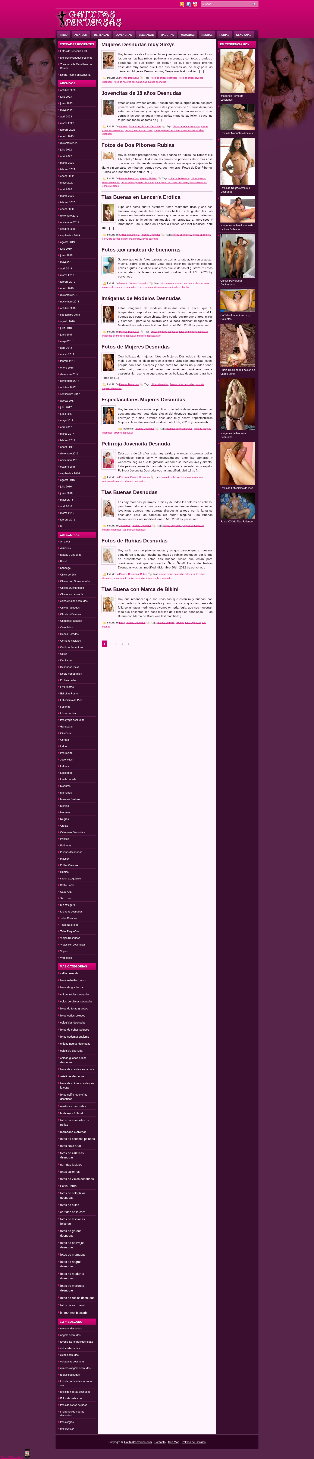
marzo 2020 (67, 195)
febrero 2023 (67, 129)
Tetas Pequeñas (69, 931)
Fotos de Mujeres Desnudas (135, 347)
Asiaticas (65, 548)
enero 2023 (67, 136)
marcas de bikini (165, 622)
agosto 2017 (67, 400)
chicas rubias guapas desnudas (137, 182)
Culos (63, 653)
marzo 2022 (67, 162)
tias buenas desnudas (154, 82)
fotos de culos (69, 1205)
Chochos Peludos (70, 614)
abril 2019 (66, 268)
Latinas (64, 766)
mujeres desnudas (71, 1328)
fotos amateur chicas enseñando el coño (181, 283)
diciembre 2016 (69, 453)
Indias (63, 746)
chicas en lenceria (181, 234)
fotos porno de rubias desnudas (171, 182)
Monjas (64, 805)
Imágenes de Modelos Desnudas (141, 298)
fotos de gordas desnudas (70, 1233)
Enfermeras (67, 686)
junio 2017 (66, 413)
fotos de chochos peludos (77, 1139)
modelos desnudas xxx (149, 335)
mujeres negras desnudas (75, 1368)
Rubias (224, 35)
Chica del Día (68, 574)
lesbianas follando (72, 1113)
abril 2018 (66, 347)
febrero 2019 (67, 281)
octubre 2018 (68, 308)
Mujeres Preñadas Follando (76, 57)
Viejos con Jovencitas (72, 944)
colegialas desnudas (72, 1022)
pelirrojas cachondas (134, 481)
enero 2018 (67, 367)
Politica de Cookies (194, 1442)
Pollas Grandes (69, 865)
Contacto (160, 1442)
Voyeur (64, 951)
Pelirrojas (65, 845)
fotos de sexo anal (72, 1305)
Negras (207, 35)
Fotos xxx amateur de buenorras (140, 250)
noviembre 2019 (69, 222)
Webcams (66, 957)
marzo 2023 (67, 123)
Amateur (80, 35)
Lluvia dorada (68, 779)
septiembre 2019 (70, 235)
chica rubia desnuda (179, 178)
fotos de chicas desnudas (164, 78)
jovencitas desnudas (193, 525)
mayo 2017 (66, 420)
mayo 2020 (66, 182)
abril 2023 (66, 116)
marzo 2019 (67, 275)
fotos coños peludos (72, 1015)
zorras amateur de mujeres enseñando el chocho (163, 287)
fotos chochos (68, 713)
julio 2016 (66, 486)
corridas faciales (71, 1164)
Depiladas (101, 35)
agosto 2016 (67, 480)
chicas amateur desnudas (186, 126)
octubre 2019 (68, 228)
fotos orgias (67, 1422)
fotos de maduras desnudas (72, 1275)
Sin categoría (68, 905)
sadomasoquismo (70, 878)
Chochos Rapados (71, 620)
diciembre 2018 (69, 294)
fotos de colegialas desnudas (72, 1195)
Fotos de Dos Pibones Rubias (137, 145)
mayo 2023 (66, 109)
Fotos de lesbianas (71, 1398)
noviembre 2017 (69, 380)
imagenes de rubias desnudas (129, 578)
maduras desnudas (73, 1106)
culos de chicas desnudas (76, 1001)
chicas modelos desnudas (164, 331)
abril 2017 (66, 427)
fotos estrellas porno (72, 980)
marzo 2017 (67, 433)
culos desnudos (69, 1354)
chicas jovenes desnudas (167, 130)
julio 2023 (66, 96)
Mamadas (188, 35)
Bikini (63, 561)
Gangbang (66, 726)
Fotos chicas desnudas (182, 384)
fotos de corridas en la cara (77, 1069)
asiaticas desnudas (72, 1076)
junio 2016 (66, 493)
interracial (66, 753)
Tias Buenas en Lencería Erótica (140, 197)
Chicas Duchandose (72, 587)
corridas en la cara (72, 1212)
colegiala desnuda (71, 1050)
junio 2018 (66, 334)
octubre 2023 (68, 90)
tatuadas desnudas (71, 911)
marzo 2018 (67, 354)
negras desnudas (70, 1335)
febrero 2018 (67, 361)
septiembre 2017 (70, 394)
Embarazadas (68, 680)
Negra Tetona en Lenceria (75, 74)
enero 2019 (67, 288)
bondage (65, 568)
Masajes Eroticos (70, 799)
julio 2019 (66, 248)
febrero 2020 (67, 202)
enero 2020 (67, 209)
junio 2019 (66, 255)
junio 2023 (66, 103)
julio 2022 (66, 149)
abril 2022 (66, 156)
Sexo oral (65, 898)
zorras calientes (149, 238)
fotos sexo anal (70, 1146)
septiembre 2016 (70, 473)
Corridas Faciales (70, 640)
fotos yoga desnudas (72, 720)
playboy (64, 858)
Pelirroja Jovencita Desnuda (135, 444)
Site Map (173, 1442)
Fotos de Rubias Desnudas (134, 541)
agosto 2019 (67, 242)
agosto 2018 (67, 321)
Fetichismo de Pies (71, 700)
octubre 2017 (68, 387)
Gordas (64, 739)
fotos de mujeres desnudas (128, 82)
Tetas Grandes (68, 918)
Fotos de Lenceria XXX (73, 51)
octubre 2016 (68, 466)
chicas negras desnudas (75, 1043)
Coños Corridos (69, 634)
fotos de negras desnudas (70, 1263)
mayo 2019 (66, 261)
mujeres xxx (67, 1428)
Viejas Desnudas (70, 938)
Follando (65, 706)
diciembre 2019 (69, 215)
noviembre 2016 (69, 460)
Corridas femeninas (71, 647)
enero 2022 (67, 176)
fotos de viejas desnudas (77, 1179)
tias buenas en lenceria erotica (124, 238)
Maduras (167, 35)
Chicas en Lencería (71, 594)
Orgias (64, 825)
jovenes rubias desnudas (159, 578)
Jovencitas (124, 35)
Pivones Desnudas (71, 852)
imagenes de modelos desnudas (119, 335)
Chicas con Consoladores (75, 581)
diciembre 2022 (69, 143)
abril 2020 (66, 189)
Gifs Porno (66, 733)
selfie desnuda (69, 973)
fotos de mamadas (72, 1254)
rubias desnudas (70, 1374)
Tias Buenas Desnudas (129, 492)
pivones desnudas (123, 432)
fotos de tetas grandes (74, 1008)
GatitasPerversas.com (138, 1442)
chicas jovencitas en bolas (138, 130)
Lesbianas (146, 35)
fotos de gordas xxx (72, 987)
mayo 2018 (66, 341)
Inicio (63, 35)
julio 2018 (66, 328)
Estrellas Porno (69, 693)
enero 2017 (67, 446)
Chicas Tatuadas (70, 607)
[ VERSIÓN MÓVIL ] (11, 1457)
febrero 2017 (67, 440)
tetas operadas (193, 622)
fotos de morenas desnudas (72, 1287)
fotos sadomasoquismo (74, 1036)
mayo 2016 (66, 499)
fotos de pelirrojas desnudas (72, 1245)
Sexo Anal (243, 35)
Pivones (180, 622)
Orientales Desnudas (72, 832)
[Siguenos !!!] (189, 5)
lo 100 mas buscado (74, 1312)
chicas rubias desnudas (75, 994)
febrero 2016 (67, 519)
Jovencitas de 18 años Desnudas (141, 93)
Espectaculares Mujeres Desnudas (143, 399)
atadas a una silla (70, 554)
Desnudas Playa (69, 667)
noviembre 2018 (69, 301)
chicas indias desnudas (74, 601)
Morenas (65, 812)
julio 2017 (66, 407)
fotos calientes (70, 1171)
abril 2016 (66, 506)
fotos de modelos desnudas (193, 331)
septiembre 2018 (70, 314)
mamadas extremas (73, 1131)
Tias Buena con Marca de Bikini (140, 589)
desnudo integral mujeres (179, 428)
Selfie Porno (67, 885)
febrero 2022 (67, 169)
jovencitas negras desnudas (76, 1341)
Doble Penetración (71, 673)
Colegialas (66, 627)
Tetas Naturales (69, 924)
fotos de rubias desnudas (77, 1297)
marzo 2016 (67, 513)
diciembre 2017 (69, 374)
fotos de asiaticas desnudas (72, 1155)
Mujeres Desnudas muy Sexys (138, 44)
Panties (64, 838)
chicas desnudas (70, 1348)
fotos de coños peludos (74, 1029)
